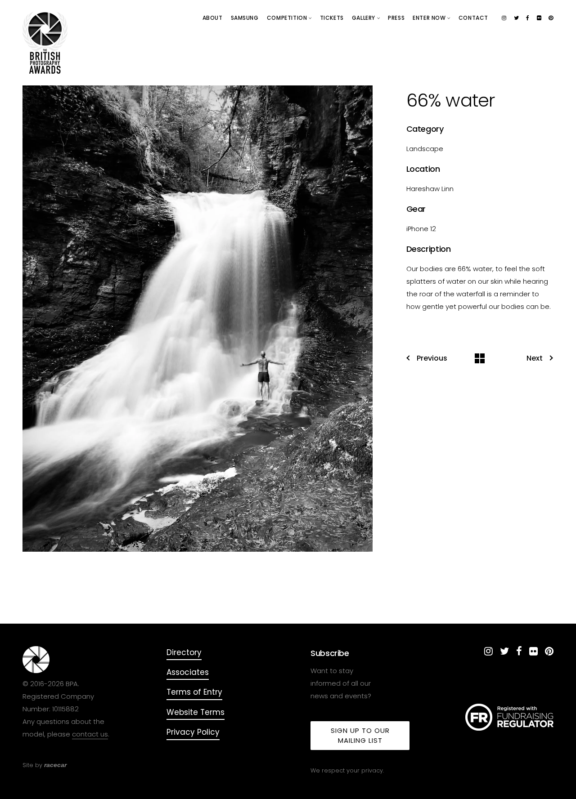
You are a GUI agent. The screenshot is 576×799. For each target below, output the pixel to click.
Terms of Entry (194, 692)
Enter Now (430, 18)
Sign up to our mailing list (360, 735)
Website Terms (195, 712)
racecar (55, 764)
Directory (184, 652)
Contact (473, 18)
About (212, 18)
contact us (90, 734)
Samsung (245, 18)
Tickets (332, 18)
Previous (432, 358)
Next (534, 358)
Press (396, 18)
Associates (187, 672)
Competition (288, 18)
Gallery (364, 18)
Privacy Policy (193, 732)
